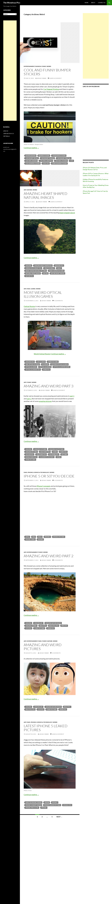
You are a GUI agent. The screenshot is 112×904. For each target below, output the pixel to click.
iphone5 (40, 539)
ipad (33, 536)
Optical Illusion (29, 306)
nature (45, 273)
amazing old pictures (56, 449)
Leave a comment (56, 78)
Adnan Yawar (41, 78)
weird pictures (30, 459)
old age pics (29, 454)
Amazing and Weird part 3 (48, 386)
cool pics (46, 163)
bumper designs (31, 155)
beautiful (43, 625)
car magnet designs (47, 158)
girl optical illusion (32, 364)
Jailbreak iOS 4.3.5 (8, 133)
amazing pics (59, 265)
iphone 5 (47, 536)
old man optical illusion (59, 364)
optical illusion (31, 367)
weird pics (46, 369)
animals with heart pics (33, 268)
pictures (64, 454)
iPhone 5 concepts (43, 486)
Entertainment (29, 66)
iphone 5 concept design (33, 805)
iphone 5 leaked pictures (52, 805)
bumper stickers (44, 155)
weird (59, 457)
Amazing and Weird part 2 (48, 556)
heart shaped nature (67, 213)
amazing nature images (53, 623)
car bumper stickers (59, 155)
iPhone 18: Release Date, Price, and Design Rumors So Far (95, 168)
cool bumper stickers (33, 163)
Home (86, 2)
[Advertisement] (96, 46)
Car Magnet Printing (51, 89)
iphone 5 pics (67, 805)
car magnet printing (64, 158)
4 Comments (58, 300)
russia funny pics (31, 457)
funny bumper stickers (59, 163)
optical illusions (45, 367)
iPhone (30, 472)
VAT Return (6, 136)
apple (27, 536)
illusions (45, 364)
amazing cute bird (40, 449)
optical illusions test (33, 369)
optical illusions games (62, 367)
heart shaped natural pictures (36, 270)
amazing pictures (45, 401)
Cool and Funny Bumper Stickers (47, 72)
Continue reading (31, 148)
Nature (29, 190)
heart (59, 268)
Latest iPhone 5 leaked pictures (45, 728)
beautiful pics (53, 625)
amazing (28, 265)
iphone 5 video (30, 539)
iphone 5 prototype (32, 807)
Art (25, 190)
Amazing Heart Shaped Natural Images (45, 195)
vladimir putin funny (47, 457)
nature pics (29, 276)
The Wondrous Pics (11, 2)
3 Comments (58, 480)
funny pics (63, 451)
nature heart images (57, 273)
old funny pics (41, 454)
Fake (28, 289)
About (93, 2)
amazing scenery (31, 625)
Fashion (38, 66)
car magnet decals (32, 158)
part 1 (72, 396)
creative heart (49, 268)
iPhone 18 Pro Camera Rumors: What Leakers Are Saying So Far (95, 174)
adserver (5, 131)
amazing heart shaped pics (43, 265)
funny (55, 451)
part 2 (29, 399)
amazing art (38, 623)
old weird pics (54, 454)
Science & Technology (41, 472)
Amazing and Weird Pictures (42, 647)
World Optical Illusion (42, 354)
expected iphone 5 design (34, 802)
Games (33, 289)
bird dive (64, 625)
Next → (59, 817)
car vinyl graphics (46, 160)
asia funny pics (45, 451)
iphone (47, 802)
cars (71, 160)
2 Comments (58, 560)
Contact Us (101, 2)
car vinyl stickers (61, 160)
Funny (44, 66)
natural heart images (33, 273)
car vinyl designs (31, 160)
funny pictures (53, 361)
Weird (49, 66)
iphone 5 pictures (58, 536)
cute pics (28, 628)
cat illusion (41, 361)
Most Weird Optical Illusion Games (43, 294)
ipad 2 (40, 536)
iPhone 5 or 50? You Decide (49, 476)
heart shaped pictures (56, 270)
